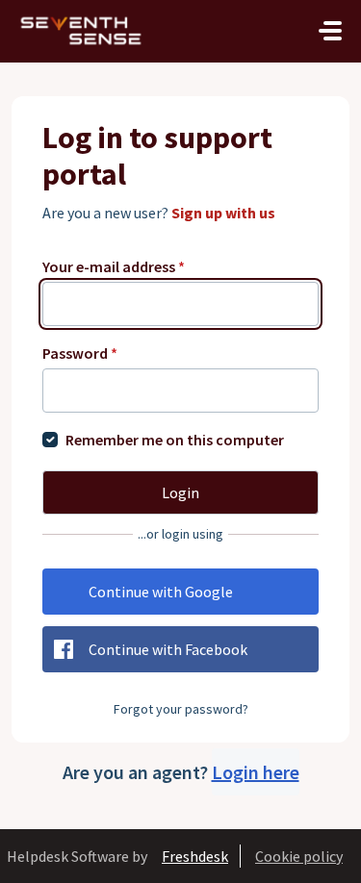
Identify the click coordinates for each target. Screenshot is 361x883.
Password (79, 353)
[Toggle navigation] (330, 30)
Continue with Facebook (168, 649)
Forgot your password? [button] (181, 709)
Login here (255, 772)
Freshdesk (195, 856)
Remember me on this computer (174, 439)
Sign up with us (223, 212)
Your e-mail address (113, 266)
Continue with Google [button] (161, 591)
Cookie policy (299, 856)
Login (180, 492)
